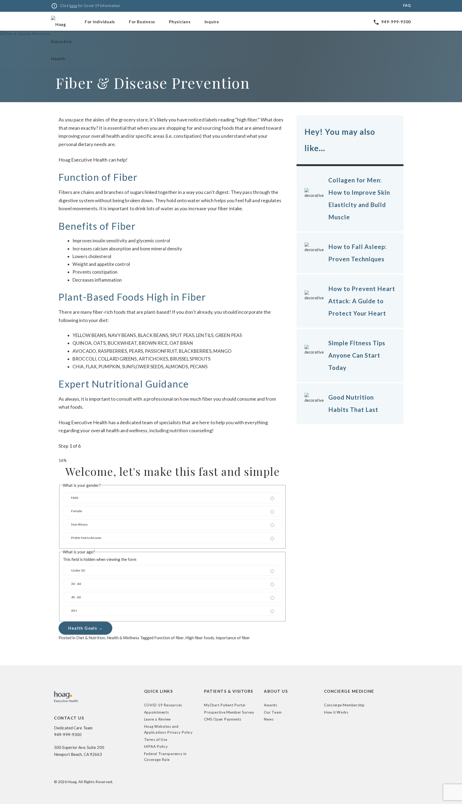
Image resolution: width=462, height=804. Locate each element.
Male (74, 498)
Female (76, 511)
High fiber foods (199, 637)
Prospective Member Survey (229, 712)
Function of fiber (169, 637)
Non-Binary (79, 524)
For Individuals (100, 21)
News (269, 719)
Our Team (273, 712)
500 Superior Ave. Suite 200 (79, 747)
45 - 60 (76, 597)
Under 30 (78, 570)
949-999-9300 (392, 21)
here (73, 5)
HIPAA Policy (156, 746)
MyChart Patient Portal (224, 705)
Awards (270, 705)
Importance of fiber (233, 637)
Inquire (212, 21)
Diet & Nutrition (90, 637)
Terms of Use (155, 739)
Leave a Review (157, 719)
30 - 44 (76, 584)
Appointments (156, 712)
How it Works (336, 712)
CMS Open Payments (222, 719)
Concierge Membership (344, 705)
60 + (74, 610)
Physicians (180, 21)
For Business (142, 21)
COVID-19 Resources (163, 705)
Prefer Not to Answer (86, 538)
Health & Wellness (123, 637)
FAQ (407, 5)
